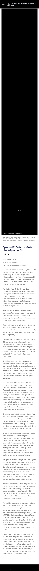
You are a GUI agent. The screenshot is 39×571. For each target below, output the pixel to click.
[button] (3, 4)
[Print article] (5, 254)
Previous (3, 119)
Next (36, 119)
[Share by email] (9, 254)
